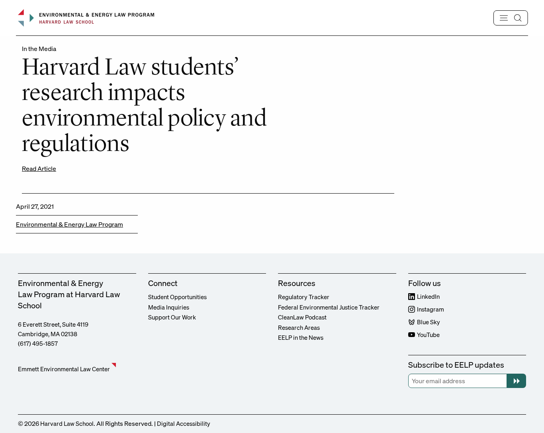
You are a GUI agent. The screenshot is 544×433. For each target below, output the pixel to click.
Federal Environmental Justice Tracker (329, 307)
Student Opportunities (177, 297)
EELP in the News (300, 337)
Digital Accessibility (183, 423)
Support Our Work (172, 317)
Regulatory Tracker (303, 297)
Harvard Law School (67, 423)
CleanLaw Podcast (302, 317)
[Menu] (510, 17)
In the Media (39, 48)
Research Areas (299, 327)
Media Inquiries (168, 307)
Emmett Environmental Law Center (64, 369)
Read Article (39, 168)
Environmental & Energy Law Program (69, 224)
